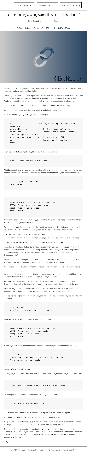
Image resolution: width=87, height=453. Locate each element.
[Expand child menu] (31, 5)
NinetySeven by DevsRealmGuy (63, 450)
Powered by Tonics (35, 450)
